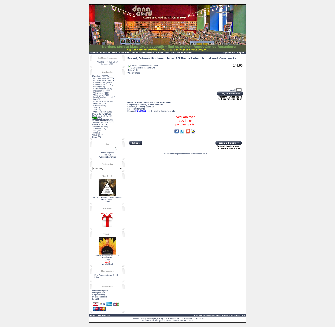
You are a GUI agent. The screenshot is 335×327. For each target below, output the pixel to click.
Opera (96, 87)
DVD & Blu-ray (98, 114)
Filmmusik (97, 105)
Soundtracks (97, 126)
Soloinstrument (99, 89)
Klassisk (113, 53)
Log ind (240, 53)
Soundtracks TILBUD (101, 122)
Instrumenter (98, 91)
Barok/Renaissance (101, 97)
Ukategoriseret (99, 112)
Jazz (94, 131)
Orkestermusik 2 (100, 80)
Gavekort (96, 135)
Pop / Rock (97, 124)
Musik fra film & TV (101, 101)
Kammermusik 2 (100, 84)
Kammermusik (99, 82)
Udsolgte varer (98, 293)
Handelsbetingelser (100, 290)
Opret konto (229, 53)
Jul (94, 108)
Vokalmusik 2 (99, 95)
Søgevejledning (98, 295)
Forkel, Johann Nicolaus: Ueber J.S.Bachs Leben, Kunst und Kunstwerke (158, 53)
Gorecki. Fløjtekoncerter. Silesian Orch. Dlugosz (107, 198)
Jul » (94, 118)
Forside (103, 53)
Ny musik (97, 103)
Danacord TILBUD (100, 120)
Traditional (96, 129)
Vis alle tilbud (107, 264)
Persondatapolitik (99, 297)
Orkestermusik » (100, 78)
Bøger (95, 137)
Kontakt (95, 299)
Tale (121, 53)
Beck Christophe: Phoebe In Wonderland (107, 257)
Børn (95, 99)
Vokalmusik (98, 93)
